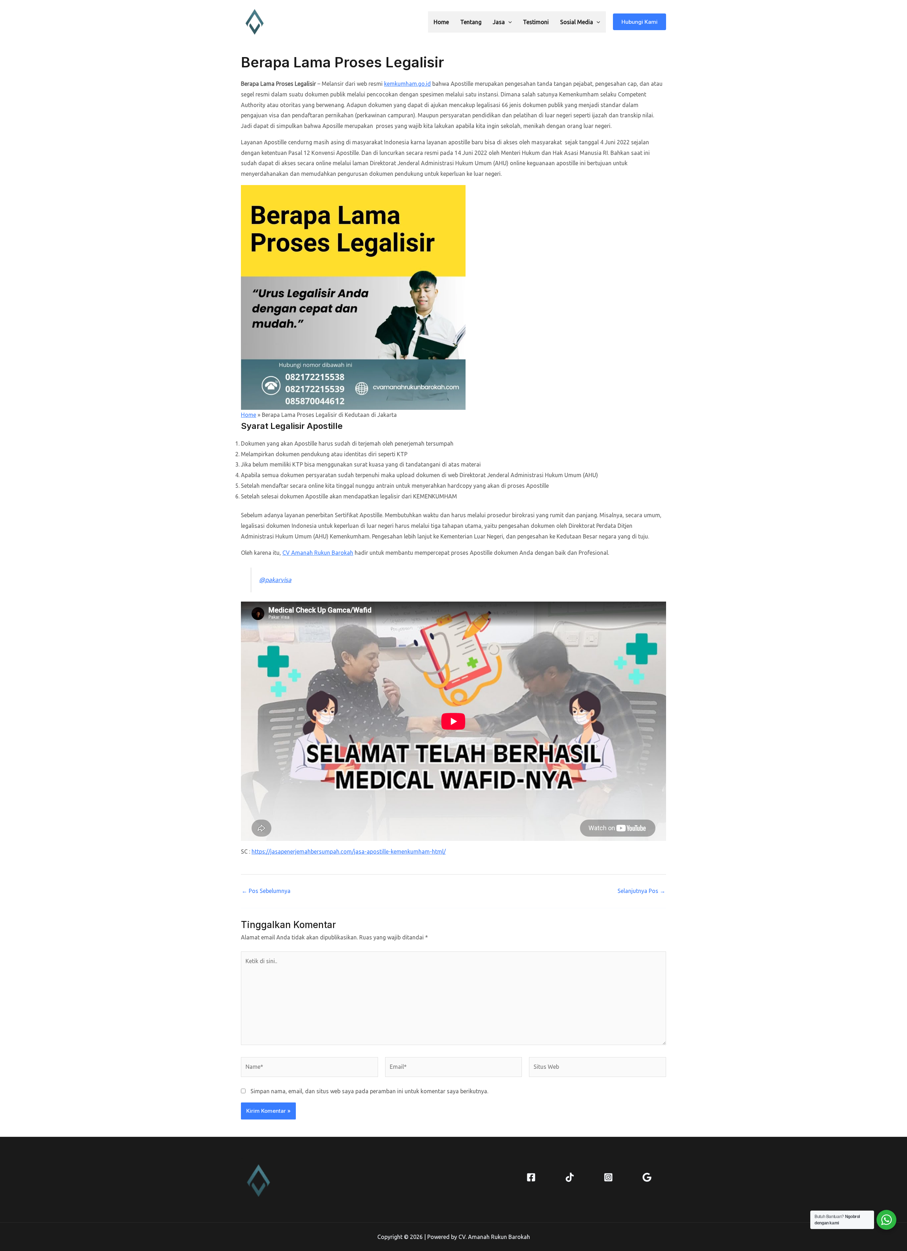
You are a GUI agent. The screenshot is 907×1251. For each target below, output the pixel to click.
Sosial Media (576, 22)
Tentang (470, 22)
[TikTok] (570, 1177)
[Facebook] (531, 1177)
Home (441, 22)
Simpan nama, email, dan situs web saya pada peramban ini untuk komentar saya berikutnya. (369, 1091)
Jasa (499, 22)
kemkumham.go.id (407, 83)
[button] (508, 22)
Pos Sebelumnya (266, 891)
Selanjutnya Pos (641, 891)
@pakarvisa (275, 579)
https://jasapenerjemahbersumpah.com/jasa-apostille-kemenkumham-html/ (349, 851)
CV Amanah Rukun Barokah (317, 552)
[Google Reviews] (647, 1177)
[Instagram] (608, 1177)
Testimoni (536, 22)
